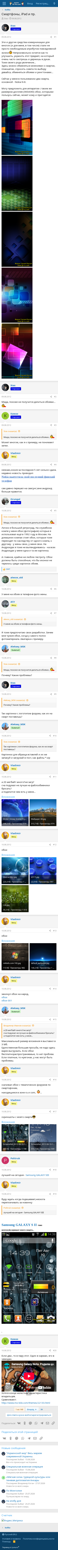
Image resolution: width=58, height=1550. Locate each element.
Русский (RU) (10, 1534)
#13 (54, 930)
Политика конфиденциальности (38, 1538)
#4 (55, 464)
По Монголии (14, 1490)
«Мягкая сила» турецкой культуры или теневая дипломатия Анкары (28, 1478)
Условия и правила (11, 1538)
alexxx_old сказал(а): (13, 619)
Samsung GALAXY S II (19, 1225)
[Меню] (4, 3)
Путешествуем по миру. (17, 1496)
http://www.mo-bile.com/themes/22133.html (26, 1402)
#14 (54, 988)
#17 (54, 1111)
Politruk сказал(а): (12, 1207)
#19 (54, 1194)
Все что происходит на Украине (21, 1462)
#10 (54, 735)
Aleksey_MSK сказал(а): (14, 700)
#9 (55, 694)
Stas (6, 18)
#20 (54, 1350)
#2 (55, 396)
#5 (55, 510)
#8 (55, 658)
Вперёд (31, 1409)
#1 (55, 37)
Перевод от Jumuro (10, 1547)
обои (4, 997)
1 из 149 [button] (19, 1409)
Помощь (6, 1541)
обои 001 (7, 1000)
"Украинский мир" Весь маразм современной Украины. (24, 1455)
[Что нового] (54, 3)
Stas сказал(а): (10, 431)
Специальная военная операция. (22, 1472)
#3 (55, 425)
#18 (54, 1169)
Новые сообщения (14, 1448)
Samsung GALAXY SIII (37, 1175)
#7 (55, 613)
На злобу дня (13, 1500)
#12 (54, 844)
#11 (54, 776)
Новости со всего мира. (17, 1486)
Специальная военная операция (24, 1466)
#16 (54, 1079)
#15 (54, 1019)
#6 (55, 589)
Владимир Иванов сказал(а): (17, 1025)
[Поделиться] (51, 37)
